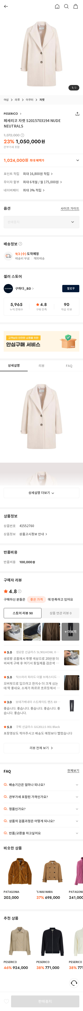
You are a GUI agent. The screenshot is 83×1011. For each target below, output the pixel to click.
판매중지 (45, 1001)
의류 (17, 99)
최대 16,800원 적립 (36, 174)
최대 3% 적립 (32, 190)
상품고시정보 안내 (31, 534)
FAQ (69, 366)
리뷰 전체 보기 (39, 748)
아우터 (29, 99)
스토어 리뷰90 (23, 613)
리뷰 (41, 366)
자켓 (41, 99)
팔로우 (71, 288)
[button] (41, 160)
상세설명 (14, 366)
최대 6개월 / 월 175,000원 (41, 182)
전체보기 (73, 771)
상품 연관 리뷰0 (60, 613)
